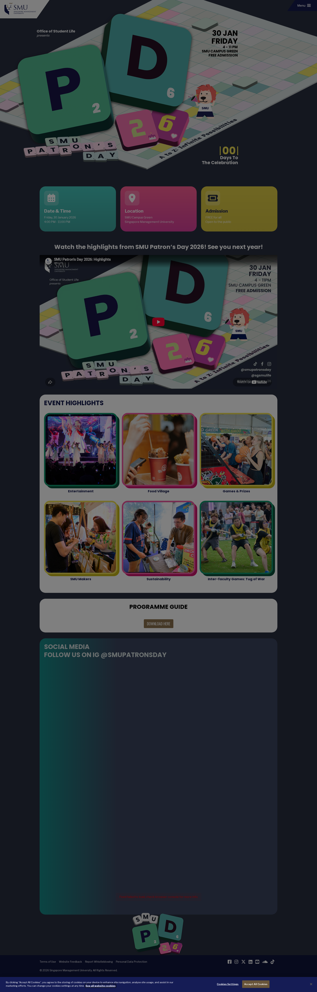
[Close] (311, 984)
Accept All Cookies (255, 984)
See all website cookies (100, 985)
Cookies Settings (227, 984)
